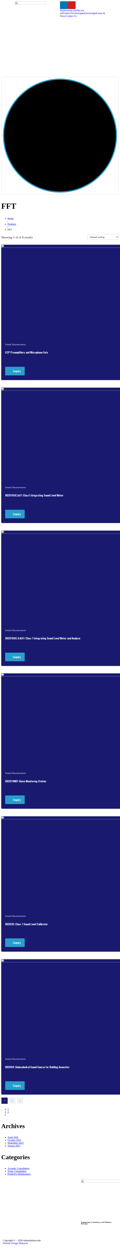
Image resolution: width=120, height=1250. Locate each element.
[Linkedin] (64, 5)
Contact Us (71, 16)
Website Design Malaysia (15, 1243)
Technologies (77, 13)
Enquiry (17, 371)
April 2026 (13, 1137)
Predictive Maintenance (19, 1174)
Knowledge (90, 13)
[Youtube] (72, 5)
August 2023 (14, 1145)
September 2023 (16, 1143)
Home (63, 10)
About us (70, 10)
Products (66, 13)
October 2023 (14, 1140)
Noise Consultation (17, 1171)
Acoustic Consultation (18, 1168)
